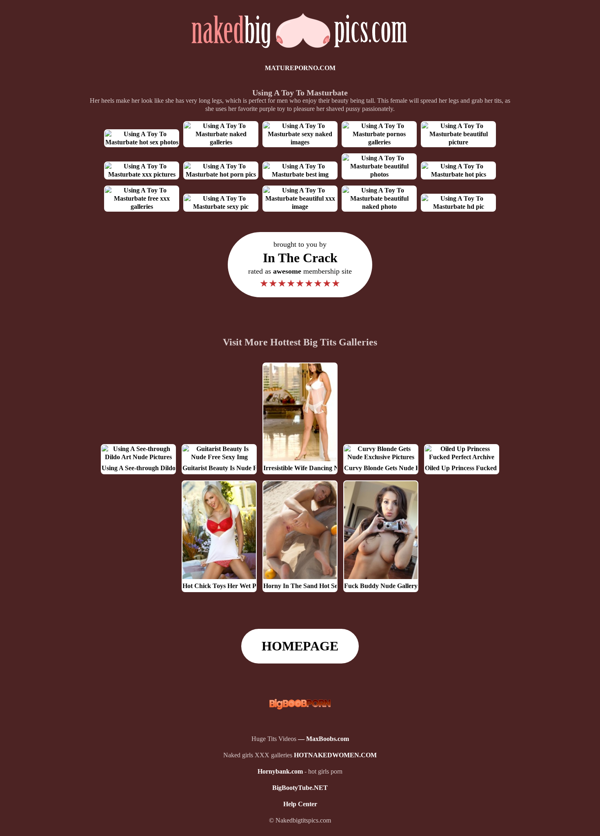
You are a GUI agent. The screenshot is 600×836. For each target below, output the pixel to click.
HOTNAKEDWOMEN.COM (335, 755)
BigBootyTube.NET (300, 787)
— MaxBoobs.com (323, 738)
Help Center (300, 804)
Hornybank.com (280, 771)
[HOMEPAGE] (300, 51)
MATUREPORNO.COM (300, 67)
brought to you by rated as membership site (300, 264)
